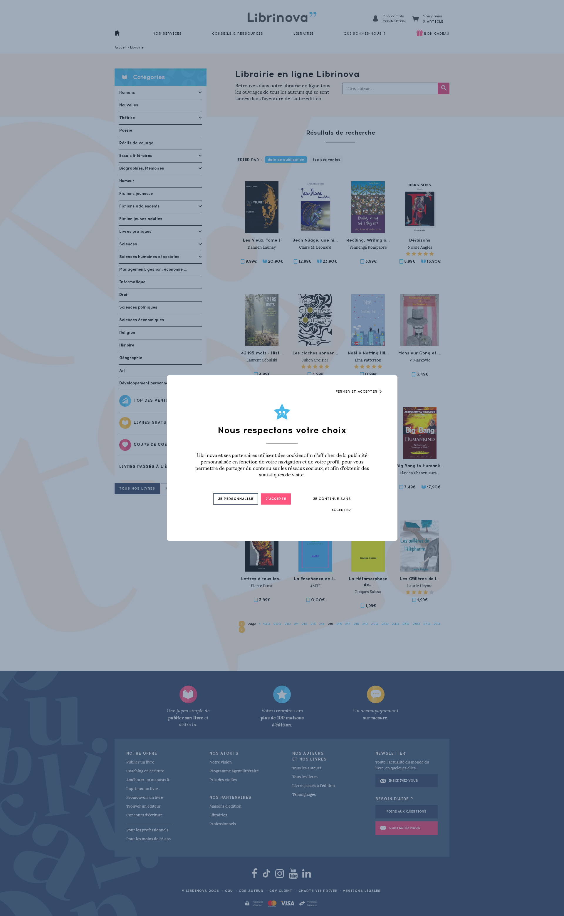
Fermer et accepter (357, 391)
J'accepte (276, 499)
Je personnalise (235, 499)
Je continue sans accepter (332, 504)
